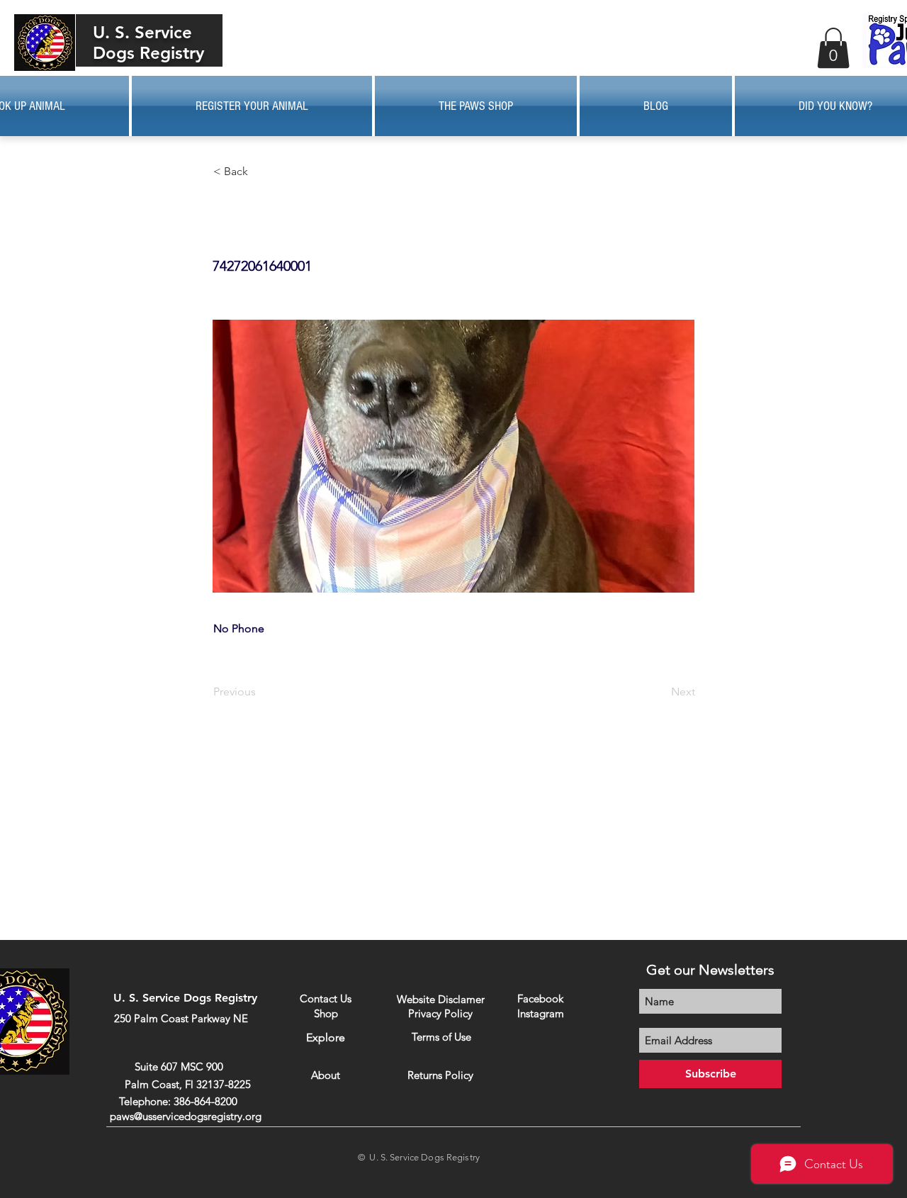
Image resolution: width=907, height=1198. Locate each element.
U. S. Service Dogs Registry (148, 42)
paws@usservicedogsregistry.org (185, 1116)
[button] (833, 48)
